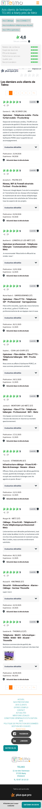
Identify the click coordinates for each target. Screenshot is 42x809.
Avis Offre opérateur (11, 30)
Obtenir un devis (31, 805)
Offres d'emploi (21, 707)
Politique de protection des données (21, 724)
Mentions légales (21, 715)
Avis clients (21, 705)
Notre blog (10, 748)
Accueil (21, 699)
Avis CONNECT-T (23, 21)
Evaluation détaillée (13, 147)
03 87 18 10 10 (22, 780)
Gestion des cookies (21, 726)
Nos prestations (21, 702)
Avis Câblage (8, 21)
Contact (21, 710)
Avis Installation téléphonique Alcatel (17, 25)
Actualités (21, 713)
